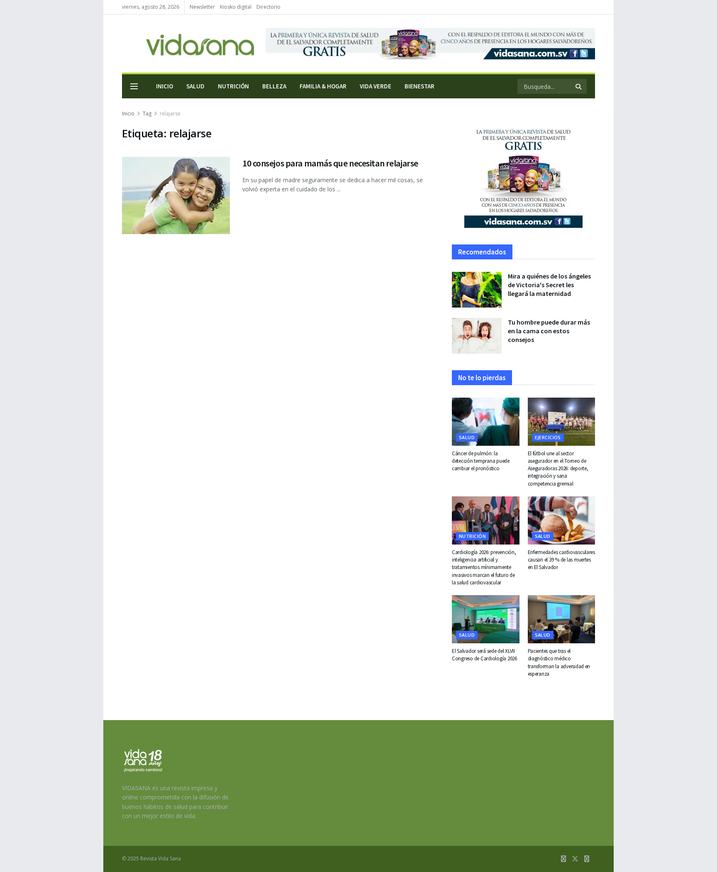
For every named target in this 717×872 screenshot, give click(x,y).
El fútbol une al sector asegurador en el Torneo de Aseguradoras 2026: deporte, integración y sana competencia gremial (558, 468)
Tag (147, 113)
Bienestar (419, 86)
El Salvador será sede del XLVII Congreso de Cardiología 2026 (484, 654)
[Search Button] (579, 86)
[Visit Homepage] (188, 44)
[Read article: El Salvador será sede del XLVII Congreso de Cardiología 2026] (485, 619)
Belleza (274, 86)
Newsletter (202, 6)
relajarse (170, 113)
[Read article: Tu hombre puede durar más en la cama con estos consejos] (477, 336)
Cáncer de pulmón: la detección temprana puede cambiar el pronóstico (481, 461)
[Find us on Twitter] (575, 859)
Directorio (268, 6)
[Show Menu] (134, 86)
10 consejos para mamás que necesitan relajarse (330, 163)
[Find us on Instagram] (586, 859)
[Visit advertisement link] (430, 43)
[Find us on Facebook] (563, 859)
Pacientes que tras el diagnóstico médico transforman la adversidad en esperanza (559, 662)
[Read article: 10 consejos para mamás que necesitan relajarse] (176, 195)
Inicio (164, 86)
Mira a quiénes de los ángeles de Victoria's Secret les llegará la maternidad (549, 285)
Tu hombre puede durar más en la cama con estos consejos (549, 331)
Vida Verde (375, 86)
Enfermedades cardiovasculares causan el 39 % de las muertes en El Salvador (561, 560)
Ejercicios (548, 437)
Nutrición (233, 86)
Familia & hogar (323, 86)
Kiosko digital (235, 6)
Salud (195, 86)
